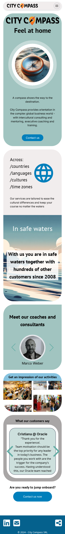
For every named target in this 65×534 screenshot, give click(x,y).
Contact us (32, 137)
